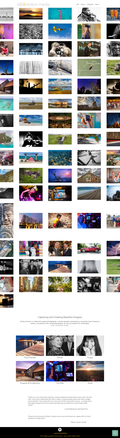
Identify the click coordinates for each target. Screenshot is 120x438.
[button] (77, 4)
